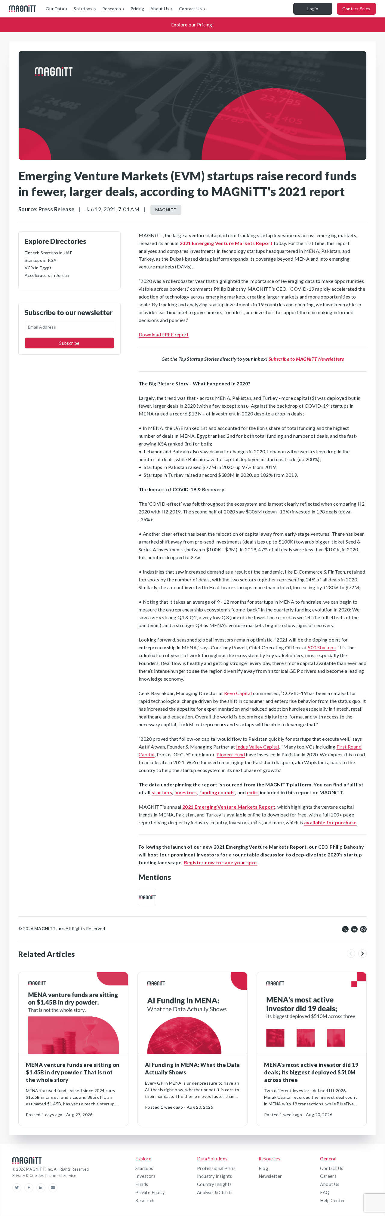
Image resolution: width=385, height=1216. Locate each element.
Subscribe (69, 343)
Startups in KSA (41, 260)
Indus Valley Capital (257, 746)
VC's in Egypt (38, 267)
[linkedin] (354, 929)
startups (162, 792)
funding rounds (217, 792)
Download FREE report (164, 334)
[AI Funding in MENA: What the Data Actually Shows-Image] (192, 1013)
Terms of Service (61, 1175)
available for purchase (330, 822)
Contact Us (331, 1168)
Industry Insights (214, 1176)
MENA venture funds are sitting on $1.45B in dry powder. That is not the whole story (73, 1072)
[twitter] (345, 929)
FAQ (324, 1192)
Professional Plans (216, 1168)
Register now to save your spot (220, 862)
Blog (263, 1168)
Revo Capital (238, 693)
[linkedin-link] (42, 1187)
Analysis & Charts (215, 1192)
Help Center (332, 1200)
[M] (147, 897)
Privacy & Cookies (28, 1175)
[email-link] (52, 1187)
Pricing (137, 8)
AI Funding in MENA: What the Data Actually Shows (192, 1068)
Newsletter (270, 1176)
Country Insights (214, 1184)
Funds (141, 1184)
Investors (145, 1176)
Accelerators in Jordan (47, 275)
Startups (144, 1168)
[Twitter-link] (18, 1187)
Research (144, 1200)
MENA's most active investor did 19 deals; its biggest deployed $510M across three (311, 1072)
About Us (329, 1184)
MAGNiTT (166, 209)
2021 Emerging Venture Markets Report (226, 243)
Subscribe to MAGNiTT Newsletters (306, 359)
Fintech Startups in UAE (48, 252)
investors (185, 792)
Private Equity (150, 1192)
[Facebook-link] (30, 1187)
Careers (328, 1176)
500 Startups (322, 647)
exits (253, 792)
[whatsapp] (363, 929)
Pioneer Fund (231, 754)
